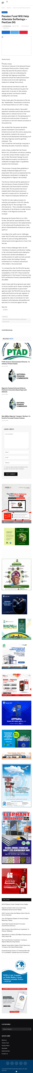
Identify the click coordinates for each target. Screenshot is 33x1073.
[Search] (32, 3)
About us (4, 1040)
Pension (4, 12)
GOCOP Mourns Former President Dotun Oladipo (15, 904)
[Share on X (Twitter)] (14, 32)
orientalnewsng (7, 26)
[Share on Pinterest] (23, 32)
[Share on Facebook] (6, 32)
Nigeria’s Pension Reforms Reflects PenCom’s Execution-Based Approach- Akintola (14, 390)
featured (5, 316)
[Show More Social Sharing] (29, 32)
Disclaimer (4, 1048)
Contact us (5, 1053)
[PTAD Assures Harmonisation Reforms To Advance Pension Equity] (16, 351)
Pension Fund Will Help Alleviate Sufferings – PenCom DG (15, 320)
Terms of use (5, 1043)
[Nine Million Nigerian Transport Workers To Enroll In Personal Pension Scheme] (16, 405)
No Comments (25, 26)
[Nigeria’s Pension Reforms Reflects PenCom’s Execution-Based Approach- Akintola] (16, 377)
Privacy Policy (5, 1045)
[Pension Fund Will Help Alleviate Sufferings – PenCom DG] (16, 46)
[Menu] (3, 3)
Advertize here (6, 1051)
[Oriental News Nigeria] (18, 3)
